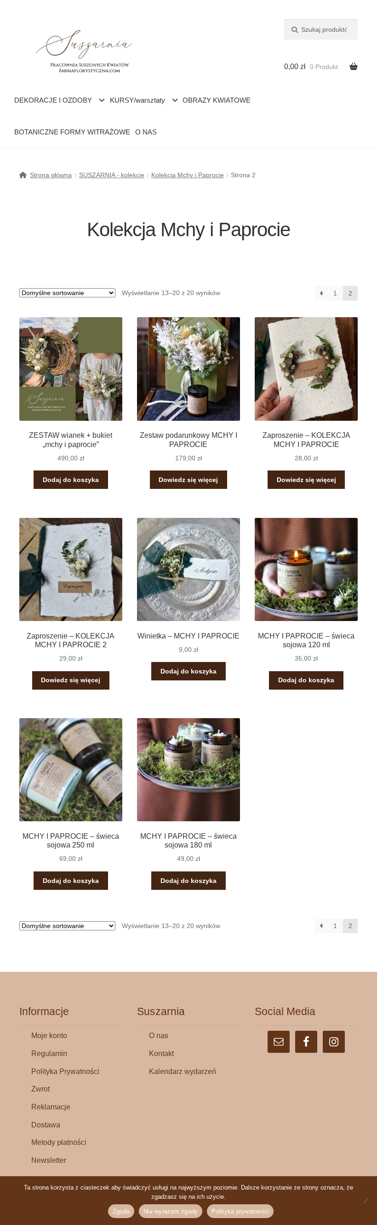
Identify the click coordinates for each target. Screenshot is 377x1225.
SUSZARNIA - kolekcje (111, 175)
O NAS (146, 132)
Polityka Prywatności (65, 1071)
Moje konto (49, 1035)
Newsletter (48, 1160)
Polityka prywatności (240, 1211)
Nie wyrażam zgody (170, 1211)
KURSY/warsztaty (137, 100)
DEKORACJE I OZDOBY (53, 100)
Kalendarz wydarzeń (182, 1071)
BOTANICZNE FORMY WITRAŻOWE (72, 132)
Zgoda (121, 1211)
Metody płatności (58, 1142)
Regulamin (49, 1053)
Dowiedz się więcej (188, 479)
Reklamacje (50, 1107)
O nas (158, 1035)
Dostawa (45, 1125)
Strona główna (51, 175)
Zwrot (40, 1089)
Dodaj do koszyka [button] (71, 479)
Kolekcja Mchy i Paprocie (187, 175)
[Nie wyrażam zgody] (365, 1200)
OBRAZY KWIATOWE (217, 100)
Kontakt (161, 1053)
